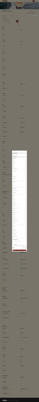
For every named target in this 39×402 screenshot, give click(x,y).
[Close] (25, 151)
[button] (19, 250)
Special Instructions (15, 239)
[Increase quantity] (25, 247)
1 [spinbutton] (24, 247)
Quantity (14, 247)
